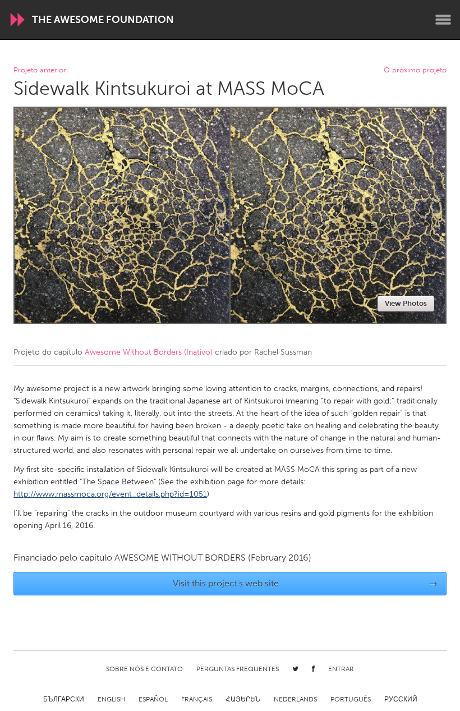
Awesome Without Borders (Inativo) (149, 352)
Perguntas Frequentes (237, 669)
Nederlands (295, 699)
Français (196, 699)
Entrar (341, 669)
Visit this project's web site (305, 583)
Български (63, 699)
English (111, 699)
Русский (400, 699)
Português (350, 699)
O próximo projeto (415, 70)
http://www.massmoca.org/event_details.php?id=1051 (110, 494)
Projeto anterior (39, 70)
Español (153, 699)
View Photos (406, 303)
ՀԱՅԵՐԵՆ (243, 699)
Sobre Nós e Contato (144, 669)
